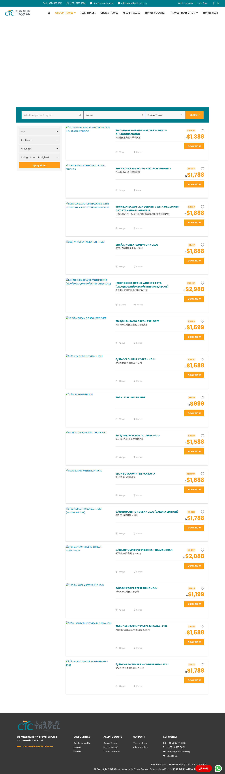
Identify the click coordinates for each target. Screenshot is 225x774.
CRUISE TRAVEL (109, 12)
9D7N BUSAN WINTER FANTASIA (135, 473)
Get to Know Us (81, 743)
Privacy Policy (140, 747)
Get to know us (185, 3)
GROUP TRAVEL (64, 12)
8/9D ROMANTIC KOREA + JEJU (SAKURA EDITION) (147, 512)
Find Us (77, 751)
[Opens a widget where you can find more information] (203, 768)
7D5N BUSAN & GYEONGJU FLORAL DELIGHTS (143, 168)
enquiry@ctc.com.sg (103, 3)
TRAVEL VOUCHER (155, 12)
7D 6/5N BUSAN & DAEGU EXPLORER (137, 321)
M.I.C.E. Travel (110, 747)
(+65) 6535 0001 (54, 3)
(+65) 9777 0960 (78, 3)
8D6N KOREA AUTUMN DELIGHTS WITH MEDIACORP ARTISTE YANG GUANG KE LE (147, 208)
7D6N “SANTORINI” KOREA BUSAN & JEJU (141, 626)
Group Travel (110, 743)
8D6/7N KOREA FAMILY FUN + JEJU (137, 245)
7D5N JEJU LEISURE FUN (130, 397)
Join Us (77, 747)
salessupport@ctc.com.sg (134, 3)
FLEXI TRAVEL (88, 12)
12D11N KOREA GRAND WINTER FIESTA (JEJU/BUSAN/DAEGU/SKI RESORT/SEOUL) (142, 284)
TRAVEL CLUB (210, 12)
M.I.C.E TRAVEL (131, 12)
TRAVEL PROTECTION (182, 12)
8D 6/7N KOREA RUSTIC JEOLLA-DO (137, 435)
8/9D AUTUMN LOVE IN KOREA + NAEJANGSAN (144, 550)
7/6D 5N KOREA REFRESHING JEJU (136, 588)
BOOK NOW (194, 146)
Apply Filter (39, 165)
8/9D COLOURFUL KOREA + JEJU (135, 359)
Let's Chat (202, 3)
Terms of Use (140, 743)
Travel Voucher (111, 751)
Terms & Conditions (197, 764)
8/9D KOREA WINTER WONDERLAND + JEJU (142, 664)
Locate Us (172, 755)
